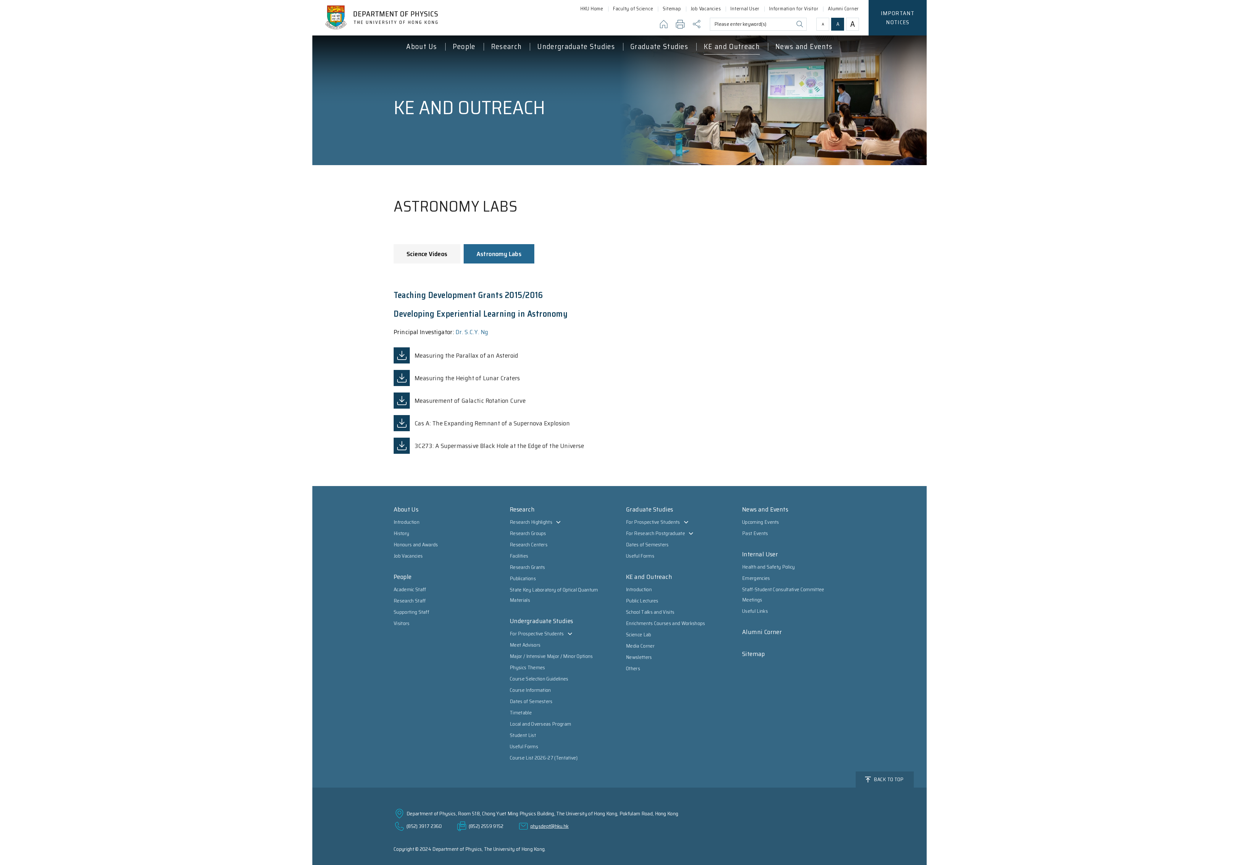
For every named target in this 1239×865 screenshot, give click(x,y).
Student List (523, 735)
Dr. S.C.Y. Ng (472, 332)
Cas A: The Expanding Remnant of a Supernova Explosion (492, 423)
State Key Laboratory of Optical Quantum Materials (554, 595)
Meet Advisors (525, 645)
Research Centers (529, 545)
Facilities (519, 556)
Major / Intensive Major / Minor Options (551, 656)
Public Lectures (642, 601)
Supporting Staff (411, 612)
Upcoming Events (760, 522)
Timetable (521, 713)
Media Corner (640, 646)
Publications (523, 578)
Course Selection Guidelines (539, 679)
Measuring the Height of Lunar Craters (467, 378)
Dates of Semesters (531, 701)
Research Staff (410, 601)
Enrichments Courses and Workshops (665, 623)
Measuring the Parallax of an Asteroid (467, 355)
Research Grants (527, 567)
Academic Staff (410, 589)
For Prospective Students (537, 634)
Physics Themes (527, 667)
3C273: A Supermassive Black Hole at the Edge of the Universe (499, 446)
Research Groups (528, 533)
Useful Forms (524, 746)
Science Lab (638, 635)
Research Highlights (531, 522)
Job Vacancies (408, 556)
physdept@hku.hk (549, 826)
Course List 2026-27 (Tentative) (544, 758)
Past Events (755, 533)
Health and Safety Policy (768, 567)
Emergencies (756, 578)
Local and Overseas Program (540, 724)
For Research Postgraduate (655, 533)
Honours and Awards (416, 545)
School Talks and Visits (650, 612)
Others (633, 668)
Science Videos (427, 254)
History (401, 533)
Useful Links (755, 611)
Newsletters (639, 657)
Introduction (406, 522)
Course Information (530, 690)
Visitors (402, 623)
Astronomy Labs (499, 254)
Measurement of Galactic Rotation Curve (470, 400)
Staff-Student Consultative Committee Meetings (783, 594)
